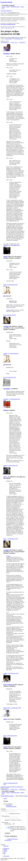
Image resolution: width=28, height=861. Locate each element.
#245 (4, 378)
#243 (4, 316)
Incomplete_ (7, 388)
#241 (4, 246)
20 (12, 42)
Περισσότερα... (8, 840)
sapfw (5, 719)
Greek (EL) (6, 846)
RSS (4, 853)
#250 (4, 709)
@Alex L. (8, 310)
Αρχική (5, 851)
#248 (4, 540)
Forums (5, 798)
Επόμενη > (23, 42)
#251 (4, 737)
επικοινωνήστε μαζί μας (9, 27)
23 (16, 42)
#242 (4, 286)
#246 (4, 400)
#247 (4, 466)
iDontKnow (6, 53)
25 (19, 42)
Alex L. (5, 477)
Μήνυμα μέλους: (5, 816)
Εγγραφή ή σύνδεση (6, 2)
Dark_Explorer (7, 684)
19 (11, 42)
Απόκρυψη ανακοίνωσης (6, 10)
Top (4, 852)
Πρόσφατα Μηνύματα (11, 806)
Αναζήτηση (8, 805)
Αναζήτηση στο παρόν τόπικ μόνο (17, 826)
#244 (4, 354)
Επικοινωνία (6, 848)
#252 (4, 784)
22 (15, 42)
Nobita (25, 796)
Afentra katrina (8, 38)
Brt (4, 296)
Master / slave (14, 37)
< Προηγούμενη (4, 42)
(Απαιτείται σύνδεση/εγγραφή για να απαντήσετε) (12, 786)
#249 (4, 674)
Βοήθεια (5, 849)
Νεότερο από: (5, 822)
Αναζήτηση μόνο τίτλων (14, 813)
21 (14, 42)
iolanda (5, 410)
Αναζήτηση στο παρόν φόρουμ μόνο (17, 828)
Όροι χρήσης (6, 856)
